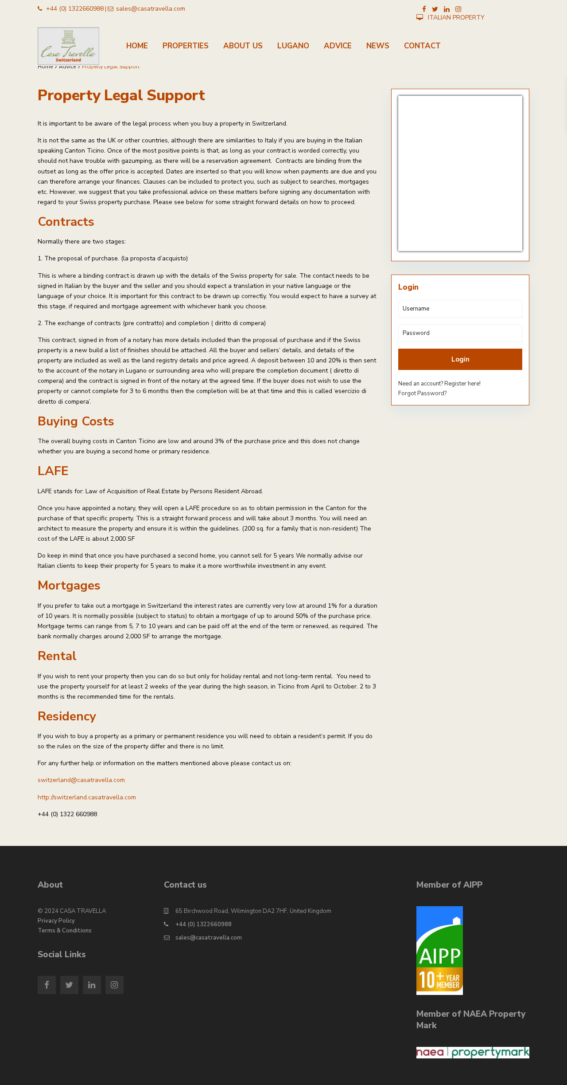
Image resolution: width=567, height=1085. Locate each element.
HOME (137, 46)
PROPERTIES (186, 46)
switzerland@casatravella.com (81, 780)
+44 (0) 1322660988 (203, 924)
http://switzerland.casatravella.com (87, 797)
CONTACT (422, 46)
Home (45, 66)
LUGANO (293, 46)
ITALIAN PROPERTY (456, 17)
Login (460, 359)
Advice (67, 66)
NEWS (377, 46)
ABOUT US (243, 46)
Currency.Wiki (496, 245)
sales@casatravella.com (208, 938)
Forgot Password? (422, 393)
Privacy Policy (56, 921)
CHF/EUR (418, 245)
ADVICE (338, 46)
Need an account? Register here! (439, 384)
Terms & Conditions (65, 931)
